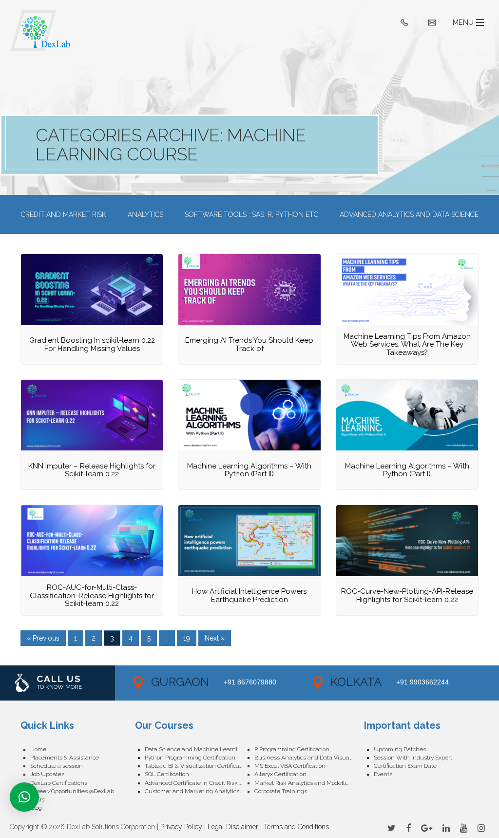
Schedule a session (56, 765)
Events (383, 774)
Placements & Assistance (64, 757)
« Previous (43, 638)
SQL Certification (167, 774)
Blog (36, 807)
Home (38, 749)
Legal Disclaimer (233, 827)
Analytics (145, 214)
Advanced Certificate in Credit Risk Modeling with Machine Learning (199, 783)
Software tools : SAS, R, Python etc (251, 214)
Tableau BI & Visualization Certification (197, 765)
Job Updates (47, 774)
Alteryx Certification (280, 774)
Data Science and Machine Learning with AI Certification (199, 749)
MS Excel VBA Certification (290, 765)
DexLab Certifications (58, 783)
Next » (215, 638)
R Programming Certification (291, 749)
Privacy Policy (181, 827)
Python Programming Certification (190, 757)
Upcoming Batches (400, 749)
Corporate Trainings (280, 791)
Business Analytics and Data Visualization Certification (309, 757)
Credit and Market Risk (63, 214)
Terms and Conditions (296, 827)
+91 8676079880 (250, 682)
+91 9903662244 (422, 682)
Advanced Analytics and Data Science (409, 214)
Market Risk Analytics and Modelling (303, 783)
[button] (24, 797)
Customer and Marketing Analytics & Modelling (199, 791)
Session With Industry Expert (413, 757)
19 (186, 638)
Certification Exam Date (405, 765)
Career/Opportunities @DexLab (72, 791)
